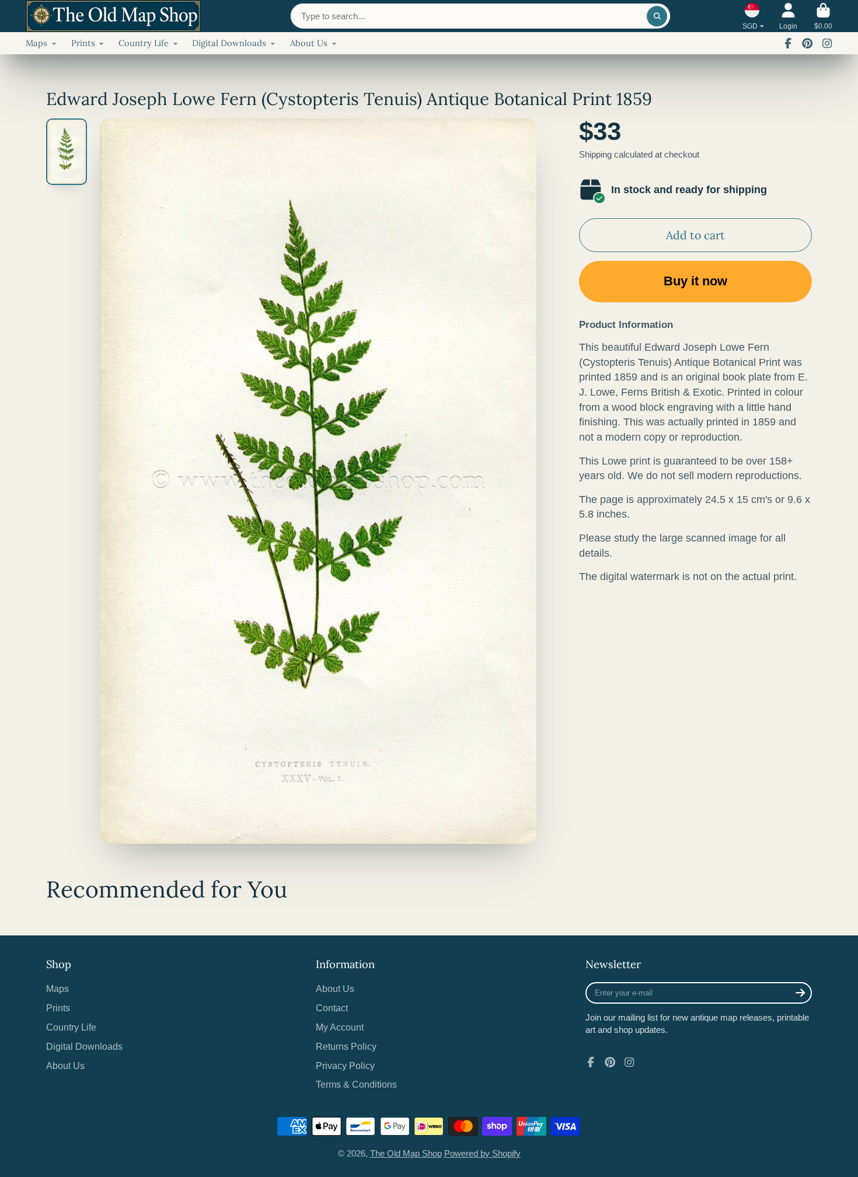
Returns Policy (346, 1046)
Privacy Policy (345, 1065)
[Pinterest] (807, 43)
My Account (340, 1027)
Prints (83, 42)
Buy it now (695, 281)
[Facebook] (788, 43)
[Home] (113, 16)
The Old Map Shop (406, 1153)
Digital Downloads (229, 42)
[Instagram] (827, 43)
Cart (823, 16)
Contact (332, 1008)
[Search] (657, 16)
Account (788, 16)
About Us (308, 42)
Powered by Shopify (482, 1153)
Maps (36, 42)
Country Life (143, 42)
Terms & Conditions (356, 1084)
